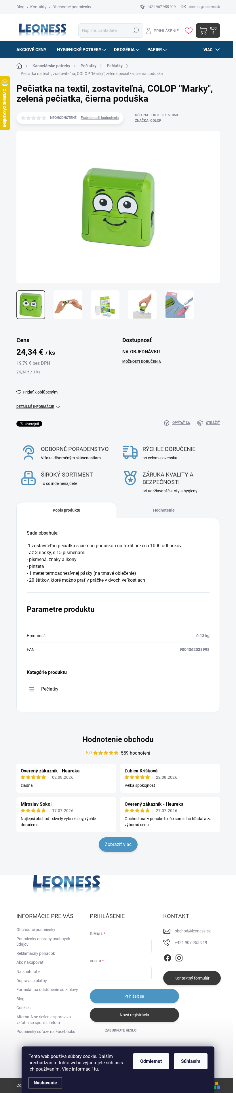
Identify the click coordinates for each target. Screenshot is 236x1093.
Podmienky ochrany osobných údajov (43, 941)
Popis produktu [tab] (66, 510)
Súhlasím (190, 1061)
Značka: (148, 121)
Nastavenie (45, 1083)
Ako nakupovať (29, 962)
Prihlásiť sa (134, 996)
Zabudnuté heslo (120, 1030)
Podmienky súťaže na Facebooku (45, 1031)
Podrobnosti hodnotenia (100, 118)
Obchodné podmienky (71, 7)
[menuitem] (33, 49)
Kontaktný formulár (192, 978)
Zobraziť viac (118, 844)
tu (96, 1069)
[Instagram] (179, 957)
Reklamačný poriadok (35, 953)
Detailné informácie (35, 407)
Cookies (23, 1007)
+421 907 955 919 (191, 942)
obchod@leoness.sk (193, 931)
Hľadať (136, 30)
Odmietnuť (151, 1061)
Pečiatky (49, 689)
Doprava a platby (31, 980)
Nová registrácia (134, 1015)
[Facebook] (167, 957)
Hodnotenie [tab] (164, 510)
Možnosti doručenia (141, 362)
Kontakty (38, 7)
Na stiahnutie (28, 971)
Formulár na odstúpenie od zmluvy (47, 989)
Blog (20, 7)
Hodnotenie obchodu (118, 739)
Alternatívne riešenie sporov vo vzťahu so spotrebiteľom (43, 1020)
